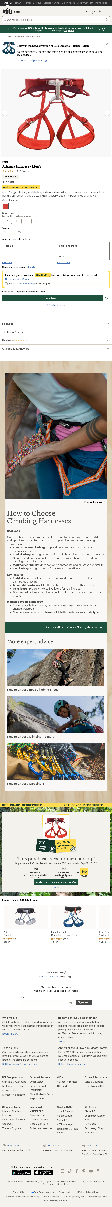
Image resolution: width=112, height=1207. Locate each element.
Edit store (7, 262)
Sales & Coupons (94, 1081)
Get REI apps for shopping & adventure (32, 1167)
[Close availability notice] (107, 44)
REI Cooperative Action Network (19, 1064)
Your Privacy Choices (44, 1192)
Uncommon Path (39, 1123)
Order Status (36, 1081)
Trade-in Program (11, 1128)
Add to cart (52, 298)
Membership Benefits (13, 1094)
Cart (100, 11)
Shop (17, 11)
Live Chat (92, 1145)
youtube (91, 1171)
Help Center (13, 1145)
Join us (62, 1041)
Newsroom (90, 1123)
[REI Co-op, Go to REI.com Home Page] (7, 11)
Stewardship (91, 1132)
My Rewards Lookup (13, 1086)
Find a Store (54, 1145)
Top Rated (10, 176)
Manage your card (76, 1064)
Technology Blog (94, 1128)
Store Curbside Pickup (42, 1094)
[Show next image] (107, 113)
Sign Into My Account (14, 1081)
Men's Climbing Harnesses (18, 37)
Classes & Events (39, 1119)
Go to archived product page (32, 60)
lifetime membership (25, 283)
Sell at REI (62, 1120)
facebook (76, 1171)
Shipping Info (37, 1098)
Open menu (106, 11)
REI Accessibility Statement (56, 1200)
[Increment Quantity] (19, 233)
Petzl (5, 161)
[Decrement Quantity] (4, 233)
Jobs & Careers (65, 1111)
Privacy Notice (65, 1192)
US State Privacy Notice (88, 1192)
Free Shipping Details (96, 1086)
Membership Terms (98, 1196)
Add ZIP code (63, 262)
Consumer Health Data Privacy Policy (22, 1196)
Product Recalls (51, 1196)
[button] (56, 113)
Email (22, 997)
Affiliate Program (66, 1124)
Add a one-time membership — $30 (56, 882)
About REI (90, 1111)
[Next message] (99, 29)
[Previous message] (8, 29)
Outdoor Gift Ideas (67, 1081)
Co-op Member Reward (17, 279)
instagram (62, 1171)
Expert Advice (37, 1115)
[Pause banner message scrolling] (103, 29)
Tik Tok (69, 1171)
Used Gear (7, 1123)
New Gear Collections (13, 1119)
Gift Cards (62, 1086)
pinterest (84, 1171)
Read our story (10, 1033)
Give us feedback (48, 976)
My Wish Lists (9, 1090)
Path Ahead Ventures (41, 1128)
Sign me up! (84, 1002)
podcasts (98, 1171)
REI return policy (56, 305)
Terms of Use (18, 1192)
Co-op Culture (64, 1115)
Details (31, 267)
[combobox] (56, 19)
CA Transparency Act (74, 1196)
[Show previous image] (5, 113)
